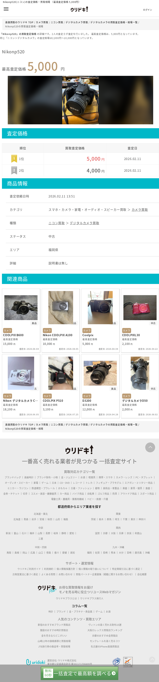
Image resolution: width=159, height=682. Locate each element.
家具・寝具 (136, 488)
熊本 (113, 552)
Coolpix (87, 335)
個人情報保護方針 (66, 569)
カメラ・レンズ (124, 477)
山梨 (40, 533)
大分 (121, 552)
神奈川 (142, 519)
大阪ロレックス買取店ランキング (104, 630)
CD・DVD (65, 483)
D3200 (86, 400)
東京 (133, 519)
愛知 (71, 533)
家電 (36, 483)
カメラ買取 (140, 209)
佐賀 (97, 552)
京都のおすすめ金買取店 (105, 635)
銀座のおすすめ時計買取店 (54, 630)
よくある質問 (48, 574)
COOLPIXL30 (131, 335)
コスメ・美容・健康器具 (43, 493)
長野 (48, 533)
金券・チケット (11, 493)
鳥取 (9, 552)
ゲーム (44, 483)
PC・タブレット (144, 477)
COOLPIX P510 (53, 400)
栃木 (101, 519)
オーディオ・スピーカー (17, 483)
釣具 (114, 493)
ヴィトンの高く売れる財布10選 (104, 625)
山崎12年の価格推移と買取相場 (54, 641)
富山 (16, 533)
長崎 (105, 552)
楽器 (125, 488)
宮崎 (129, 552)
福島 (65, 519)
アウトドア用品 (128, 493)
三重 (40, 538)
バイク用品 (78, 493)
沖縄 (147, 552)
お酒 (82, 477)
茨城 (93, 519)
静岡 (63, 533)
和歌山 (138, 533)
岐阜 (56, 533)
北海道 (16, 519)
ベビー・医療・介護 (97, 499)
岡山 (24, 552)
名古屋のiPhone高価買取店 (105, 646)
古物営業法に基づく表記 (25, 574)
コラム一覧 (79, 605)
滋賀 (97, 533)
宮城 (42, 519)
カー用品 (64, 493)
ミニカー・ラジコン (17, 488)
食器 (147, 488)
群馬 (109, 519)
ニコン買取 (56, 223)
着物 (97, 488)
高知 (72, 552)
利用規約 (48, 569)
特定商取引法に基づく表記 (126, 569)
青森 (26, 519)
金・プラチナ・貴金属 (80, 611)
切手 (25, 493)
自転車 (90, 493)
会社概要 (142, 574)
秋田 (50, 519)
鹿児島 (138, 552)
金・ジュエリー (69, 477)
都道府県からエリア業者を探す (79, 506)
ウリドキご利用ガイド (29, 569)
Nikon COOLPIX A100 (58, 335)
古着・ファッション (81, 488)
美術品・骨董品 (111, 488)
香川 (56, 552)
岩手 (34, 519)
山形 (57, 519)
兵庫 (121, 533)
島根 (17, 552)
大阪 (113, 533)
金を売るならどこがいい (54, 635)
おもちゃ (62, 488)
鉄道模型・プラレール (43, 488)
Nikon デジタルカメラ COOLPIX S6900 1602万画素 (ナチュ (21, 400)
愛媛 (64, 552)
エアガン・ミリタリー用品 (139, 483)
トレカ (89, 483)
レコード (77, 483)
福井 (32, 533)
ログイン (147, 9)
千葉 (125, 519)
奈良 (129, 533)
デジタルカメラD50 (135, 400)
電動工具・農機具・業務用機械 (67, 499)
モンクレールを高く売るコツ (105, 641)
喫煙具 (91, 477)
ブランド (61, 611)
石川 (24, 533)
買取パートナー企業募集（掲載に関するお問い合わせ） (105, 574)
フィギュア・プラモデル (108, 483)
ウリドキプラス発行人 (91, 598)
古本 (54, 483)
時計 (50, 611)
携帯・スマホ (106, 477)
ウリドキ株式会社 (67, 660)
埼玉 (117, 519)
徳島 (48, 552)
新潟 (8, 533)
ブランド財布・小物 (47, 477)
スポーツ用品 (147, 493)
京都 (105, 533)
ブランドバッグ (13, 477)
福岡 (89, 552)
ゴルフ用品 (103, 493)
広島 (32, 552)
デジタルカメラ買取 (84, 223)
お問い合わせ (66, 574)
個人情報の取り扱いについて (94, 569)
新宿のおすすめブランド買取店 (54, 625)
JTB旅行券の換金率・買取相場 (54, 646)
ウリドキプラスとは (66, 598)
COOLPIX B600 (13, 335)
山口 (40, 552)
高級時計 (29, 477)
